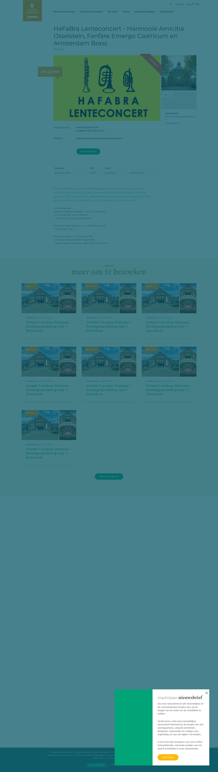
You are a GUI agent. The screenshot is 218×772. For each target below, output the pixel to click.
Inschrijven (168, 757)
